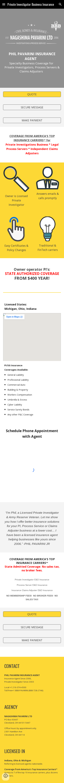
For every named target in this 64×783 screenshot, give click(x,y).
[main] (32, 60)
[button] (3, 4)
